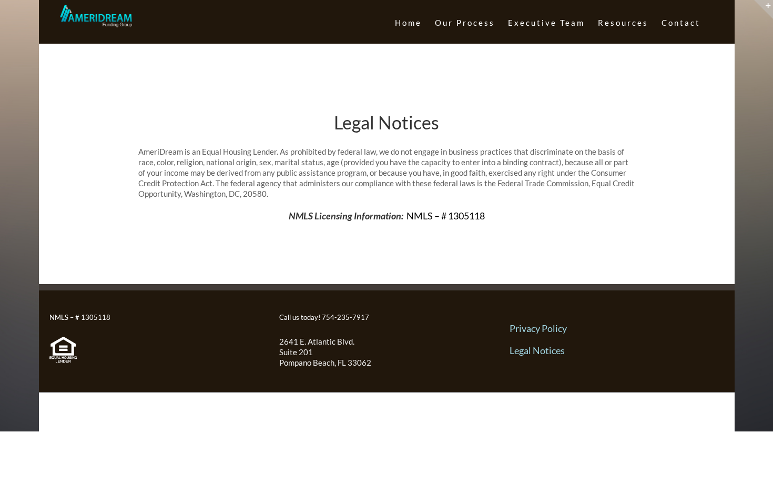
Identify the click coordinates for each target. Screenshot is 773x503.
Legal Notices (537, 350)
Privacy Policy (538, 328)
